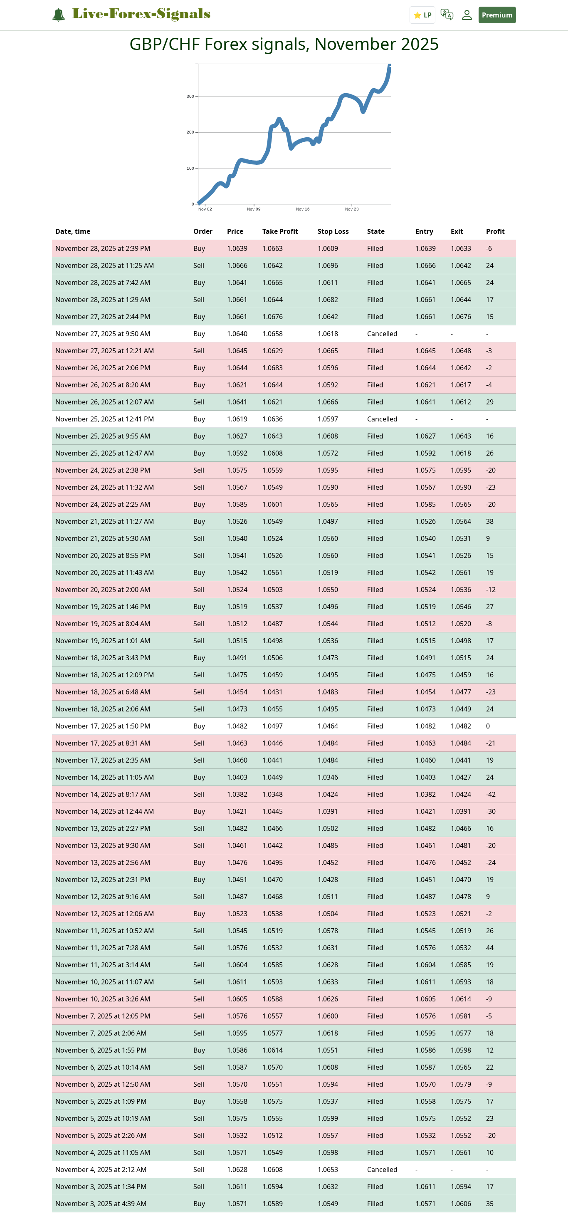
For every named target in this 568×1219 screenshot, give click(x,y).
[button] (447, 15)
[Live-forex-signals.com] (131, 15)
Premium (497, 15)
